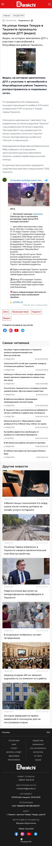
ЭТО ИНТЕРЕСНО (38, 748)
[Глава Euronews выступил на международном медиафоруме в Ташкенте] (26, 571)
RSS (48, 732)
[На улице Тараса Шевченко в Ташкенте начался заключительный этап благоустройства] (26, 527)
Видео (6, 318)
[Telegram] (22, 330)
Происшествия (20, 312)
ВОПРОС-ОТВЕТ (14, 752)
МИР (14, 744)
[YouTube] (16, 330)
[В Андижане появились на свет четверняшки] (26, 615)
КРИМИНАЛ (38, 744)
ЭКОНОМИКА (14, 760)
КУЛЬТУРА (38, 752)
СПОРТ (14, 748)
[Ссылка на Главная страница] (26, 4)
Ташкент (36, 312)
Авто (5, 312)
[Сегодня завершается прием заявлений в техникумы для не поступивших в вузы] (26, 696)
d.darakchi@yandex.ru (26, 789)
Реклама (6, 732)
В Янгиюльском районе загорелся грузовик (24, 443)
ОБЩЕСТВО (18, 16)
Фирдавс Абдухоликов (26, 823)
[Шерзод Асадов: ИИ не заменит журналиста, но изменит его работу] (26, 655)
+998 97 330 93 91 (26, 780)
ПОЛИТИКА (14, 741)
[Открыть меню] (2, 4)
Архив (38, 760)
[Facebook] (4, 330)
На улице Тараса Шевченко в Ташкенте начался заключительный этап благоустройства (23, 353)
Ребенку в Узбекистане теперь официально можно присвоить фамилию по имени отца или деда (25, 377)
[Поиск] (49, 4)
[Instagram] (11, 330)
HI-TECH (38, 756)
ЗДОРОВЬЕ (14, 756)
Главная (6, 16)
